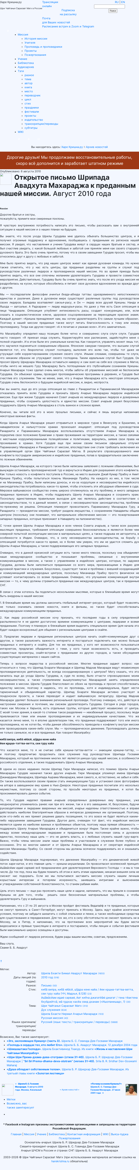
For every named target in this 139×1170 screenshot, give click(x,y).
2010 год (47, 977)
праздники (32, 107)
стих (28, 103)
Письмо (46, 985)
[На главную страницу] (4, 30)
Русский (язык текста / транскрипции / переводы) (75, 1022)
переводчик (33, 95)
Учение (22, 59)
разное (29, 75)
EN (123, 2)
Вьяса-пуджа (119, 1134)
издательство (34, 119)
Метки (11, 1099)
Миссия (23, 34)
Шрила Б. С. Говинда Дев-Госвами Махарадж (65, 1041)
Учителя (30, 42)
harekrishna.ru (60, 1161)
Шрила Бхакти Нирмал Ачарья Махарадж (69, 1013)
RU (117, 2)
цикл (28, 99)
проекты (30, 115)
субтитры (31, 127)
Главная (16, 1134)
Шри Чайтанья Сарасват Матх (61, 1005)
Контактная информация (83, 1134)
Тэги (21, 71)
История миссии (36, 38)
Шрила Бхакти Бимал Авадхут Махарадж (69, 973)
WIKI (20, 132)
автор (29, 83)
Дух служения (50, 1009)
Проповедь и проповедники (43, 46)
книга (28, 87)
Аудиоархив (26, 67)
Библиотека (26, 63)
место (29, 91)
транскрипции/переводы (41, 123)
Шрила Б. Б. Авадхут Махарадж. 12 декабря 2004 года (72, 1045)
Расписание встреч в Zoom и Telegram (68, 26)
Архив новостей (69, 1089)
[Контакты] (24, 30)
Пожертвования (35, 54)
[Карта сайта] (14, 30)
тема (28, 79)
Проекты (31, 50)
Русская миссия (52, 1018)
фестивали (32, 111)
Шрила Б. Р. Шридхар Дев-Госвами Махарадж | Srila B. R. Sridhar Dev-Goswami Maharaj (72, 1061)
